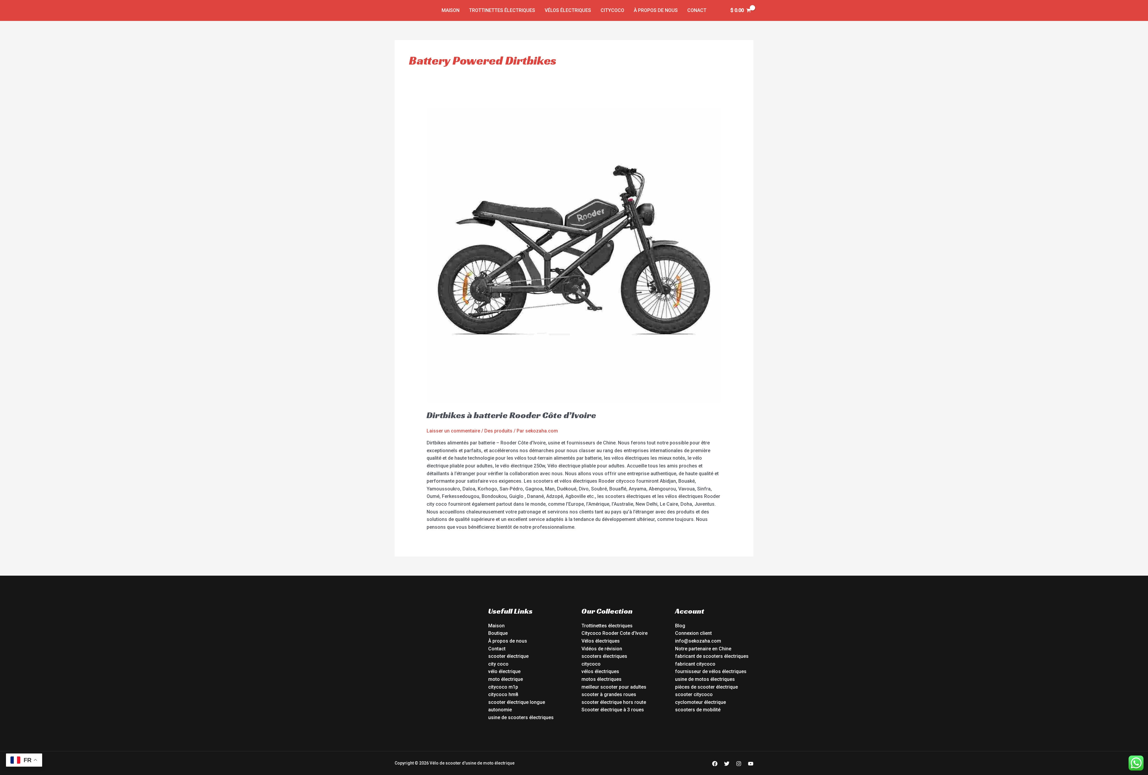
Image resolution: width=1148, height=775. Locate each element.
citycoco (591, 664)
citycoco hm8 (503, 694)
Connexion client (693, 633)
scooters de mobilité (697, 710)
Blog (680, 626)
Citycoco (612, 10)
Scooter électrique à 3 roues (612, 710)
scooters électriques (604, 656)
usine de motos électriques (705, 679)
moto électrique (505, 679)
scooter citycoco (694, 694)
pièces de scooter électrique (706, 687)
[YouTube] (750, 763)
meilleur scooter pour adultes (613, 687)
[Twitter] (726, 763)
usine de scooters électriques (521, 717)
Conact (696, 10)
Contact (497, 649)
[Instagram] (738, 763)
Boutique (498, 633)
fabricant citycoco (695, 664)
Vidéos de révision (601, 649)
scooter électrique (508, 656)
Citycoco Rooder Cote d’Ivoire (614, 633)
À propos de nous (656, 10)
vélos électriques (600, 671)
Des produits (498, 431)
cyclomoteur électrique (700, 702)
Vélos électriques (568, 10)
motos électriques (601, 679)
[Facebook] (715, 763)
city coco (498, 664)
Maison (450, 10)
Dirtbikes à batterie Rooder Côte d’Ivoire (511, 415)
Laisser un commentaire (453, 431)
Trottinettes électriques (502, 10)
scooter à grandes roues (608, 694)
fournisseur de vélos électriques (710, 671)
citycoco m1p (503, 687)
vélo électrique (504, 671)
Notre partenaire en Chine (703, 649)
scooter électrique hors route (613, 702)
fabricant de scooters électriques (712, 656)
